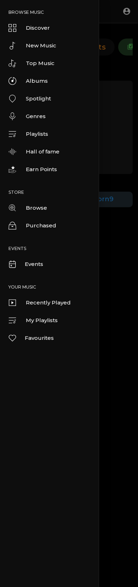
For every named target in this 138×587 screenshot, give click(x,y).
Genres (36, 116)
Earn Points (41, 169)
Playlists (37, 133)
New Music (41, 45)
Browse (36, 207)
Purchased (41, 225)
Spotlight (38, 98)
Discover (38, 27)
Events (34, 264)
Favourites (39, 338)
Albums (37, 80)
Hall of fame (42, 151)
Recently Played (48, 302)
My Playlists (42, 320)
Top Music (40, 63)
